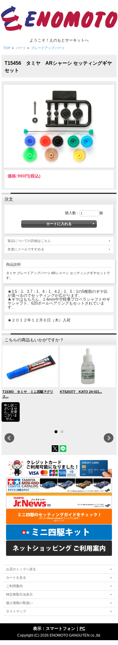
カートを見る (16, 577)
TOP (6, 48)
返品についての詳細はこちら (29, 241)
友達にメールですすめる (26, 249)
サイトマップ (16, 611)
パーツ (21, 48)
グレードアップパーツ (47, 48)
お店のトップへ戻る (21, 569)
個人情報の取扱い (19, 603)
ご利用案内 (14, 586)
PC (82, 628)
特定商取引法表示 (19, 594)
